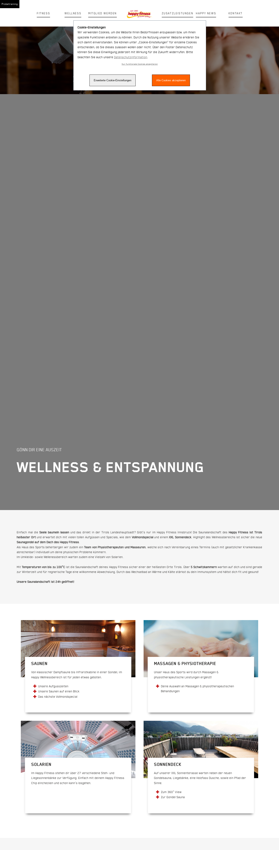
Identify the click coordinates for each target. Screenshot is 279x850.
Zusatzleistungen (177, 13)
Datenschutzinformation (130, 57)
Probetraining (10, 4)
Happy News (206, 13)
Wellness (73, 13)
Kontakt (236, 13)
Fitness (43, 13)
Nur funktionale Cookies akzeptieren (140, 64)
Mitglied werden (102, 13)
